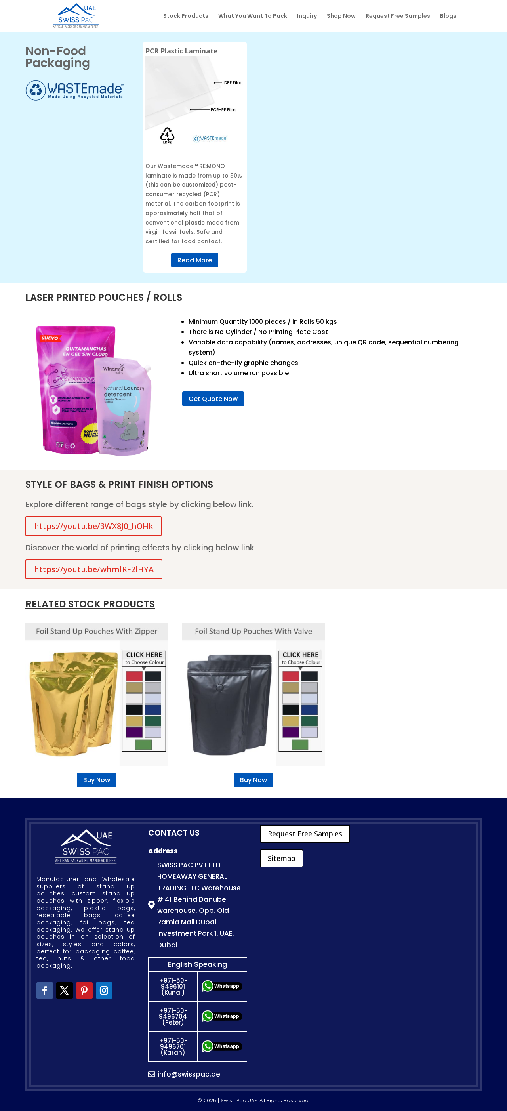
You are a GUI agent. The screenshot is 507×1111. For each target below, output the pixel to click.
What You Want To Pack (252, 16)
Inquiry (307, 16)
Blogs (448, 16)
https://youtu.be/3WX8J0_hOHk (93, 526)
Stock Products (185, 16)
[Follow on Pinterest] (84, 990)
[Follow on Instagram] (104, 990)
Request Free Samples (398, 16)
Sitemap (281, 858)
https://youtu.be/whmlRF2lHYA (94, 569)
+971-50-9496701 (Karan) (173, 1047)
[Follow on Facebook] (44, 990)
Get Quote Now (213, 398)
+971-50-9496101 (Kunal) (173, 986)
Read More (194, 260)
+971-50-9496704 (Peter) (173, 1016)
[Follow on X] (64, 990)
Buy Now (96, 780)
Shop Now (341, 16)
